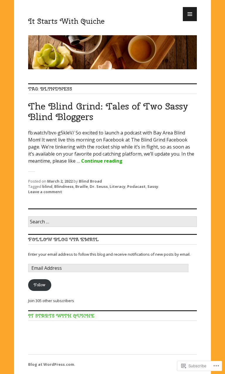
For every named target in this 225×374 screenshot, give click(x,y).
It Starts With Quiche (66, 21)
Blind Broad (90, 181)
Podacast (136, 186)
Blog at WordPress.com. (51, 364)
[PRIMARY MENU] (190, 14)
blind (47, 186)
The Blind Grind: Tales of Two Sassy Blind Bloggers (108, 111)
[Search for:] (112, 222)
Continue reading (101, 161)
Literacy (117, 186)
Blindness (64, 186)
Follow (39, 284)
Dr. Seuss (99, 186)
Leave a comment (45, 191)
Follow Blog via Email (63, 239)
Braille (81, 186)
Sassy (152, 186)
